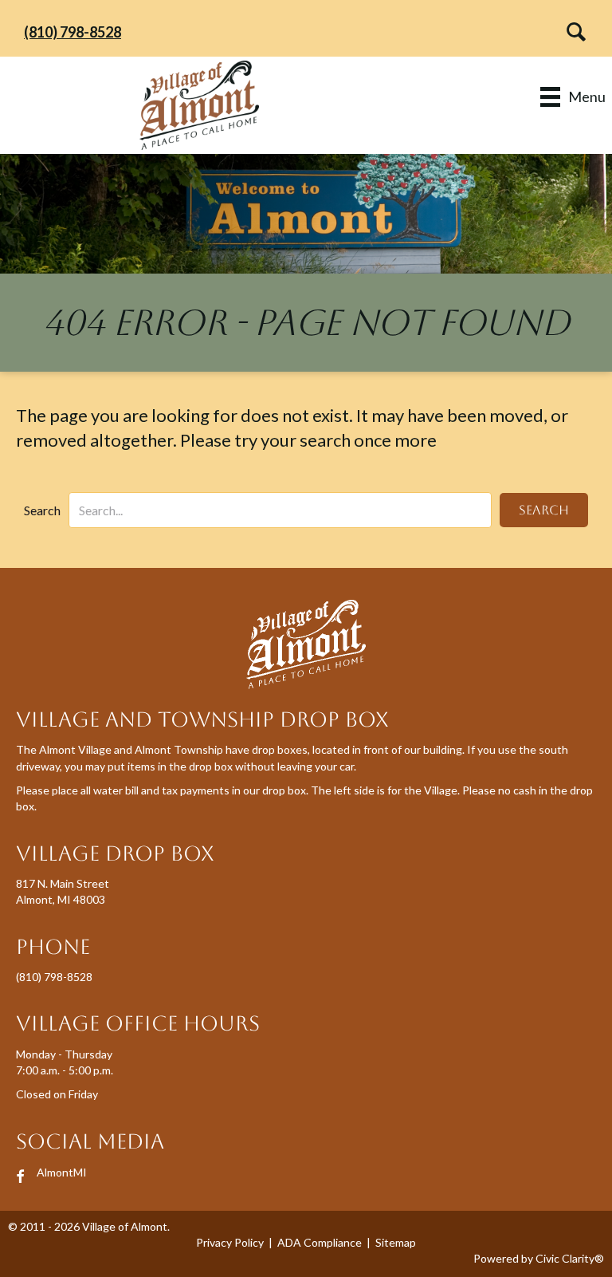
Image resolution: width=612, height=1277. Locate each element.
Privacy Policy (230, 1242)
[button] (571, 32)
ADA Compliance (319, 1242)
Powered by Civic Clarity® (538, 1258)
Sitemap (395, 1242)
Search (42, 510)
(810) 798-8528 (72, 32)
